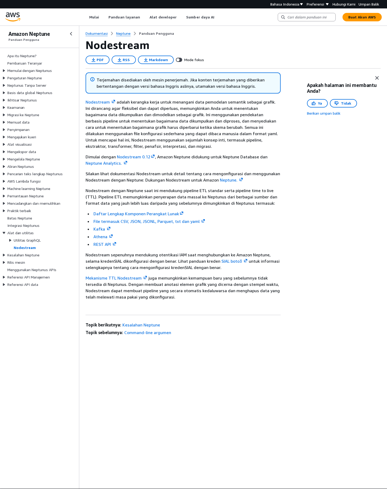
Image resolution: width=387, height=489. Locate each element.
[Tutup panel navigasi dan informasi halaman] (377, 78)
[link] (156, 33)
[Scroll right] (218, 17)
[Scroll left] (85, 17)
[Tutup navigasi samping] (71, 34)
